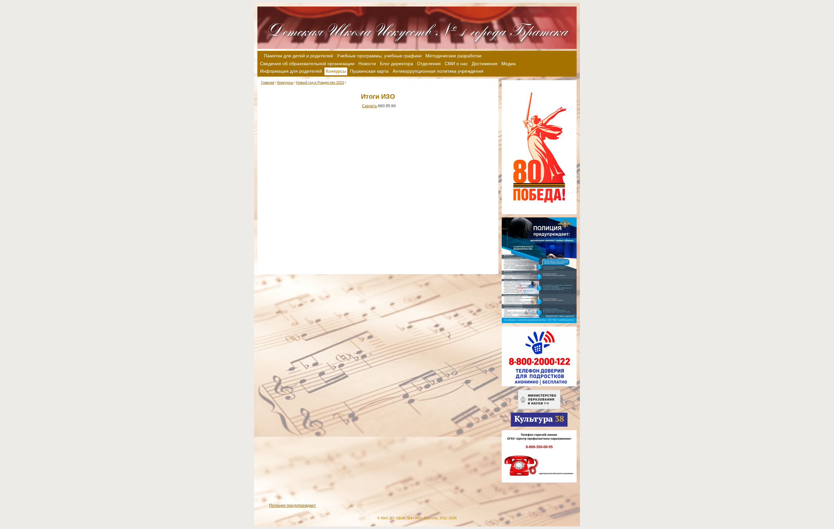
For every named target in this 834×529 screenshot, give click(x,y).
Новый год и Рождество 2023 (320, 82)
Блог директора (396, 63)
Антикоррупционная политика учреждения (438, 71)
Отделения (429, 63)
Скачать (369, 106)
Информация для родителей (291, 71)
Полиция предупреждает (292, 505)
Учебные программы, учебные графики (379, 55)
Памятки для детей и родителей (298, 55)
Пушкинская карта (369, 71)
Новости (367, 63)
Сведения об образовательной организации (307, 63)
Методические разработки (453, 55)
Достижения (484, 63)
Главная (267, 82)
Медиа (508, 63)
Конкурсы (285, 82)
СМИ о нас (456, 63)
